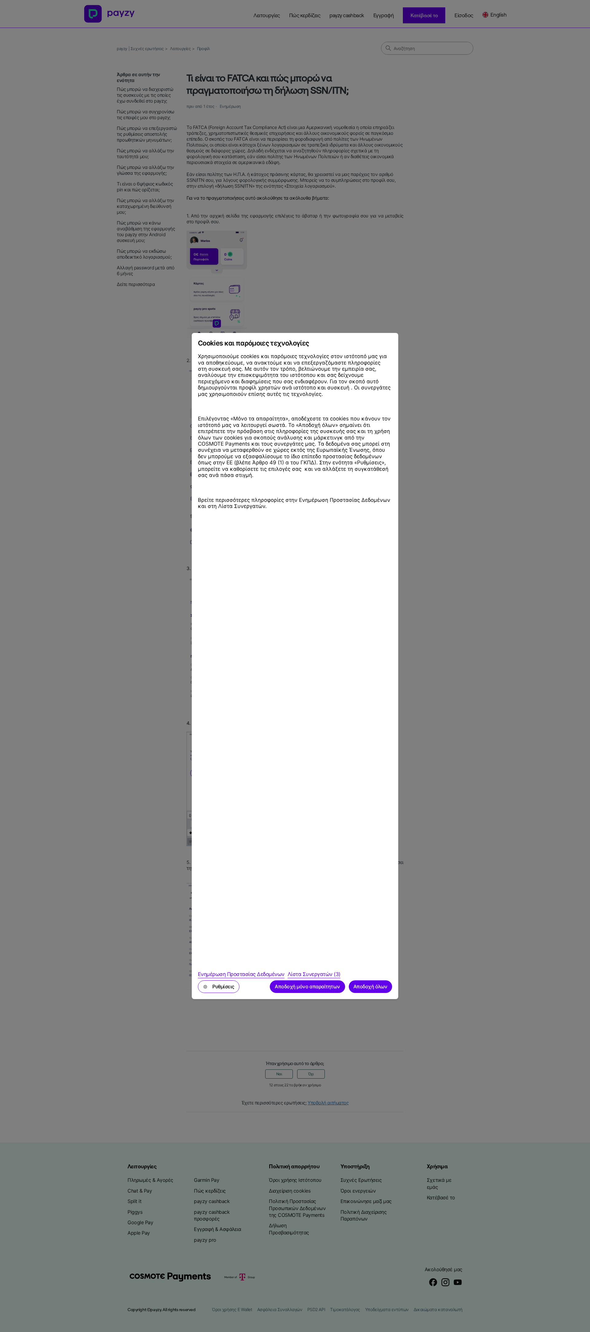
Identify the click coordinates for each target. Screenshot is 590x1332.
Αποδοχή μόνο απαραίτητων (307, 986)
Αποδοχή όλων (370, 986)
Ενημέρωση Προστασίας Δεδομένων (241, 974)
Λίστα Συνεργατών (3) (314, 974)
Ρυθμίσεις (223, 986)
